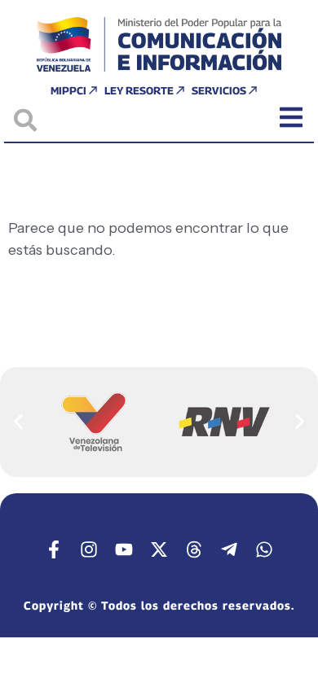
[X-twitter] (159, 549)
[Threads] (194, 549)
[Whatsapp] (264, 549)
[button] (18, 421)
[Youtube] (123, 549)
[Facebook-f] (53, 549)
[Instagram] (88, 549)
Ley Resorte (139, 90)
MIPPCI (68, 90)
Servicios (219, 90)
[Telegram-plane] (229, 549)
